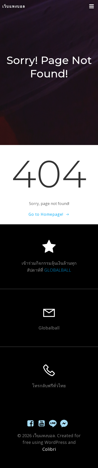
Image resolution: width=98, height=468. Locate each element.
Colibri (49, 449)
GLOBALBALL (57, 270)
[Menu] (92, 6)
